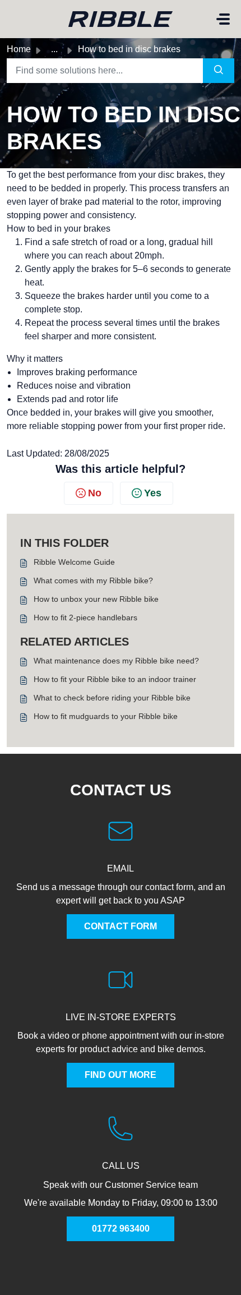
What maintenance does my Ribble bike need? (116, 660)
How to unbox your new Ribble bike (96, 598)
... (54, 49)
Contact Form (120, 926)
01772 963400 (121, 1228)
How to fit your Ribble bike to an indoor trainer (115, 679)
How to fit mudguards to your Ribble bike (106, 716)
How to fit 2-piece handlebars (85, 617)
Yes (152, 493)
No (94, 493)
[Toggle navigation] (223, 19)
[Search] (218, 70)
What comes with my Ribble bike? (93, 580)
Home (19, 49)
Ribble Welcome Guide (74, 561)
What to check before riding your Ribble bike (112, 697)
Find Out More (120, 1075)
